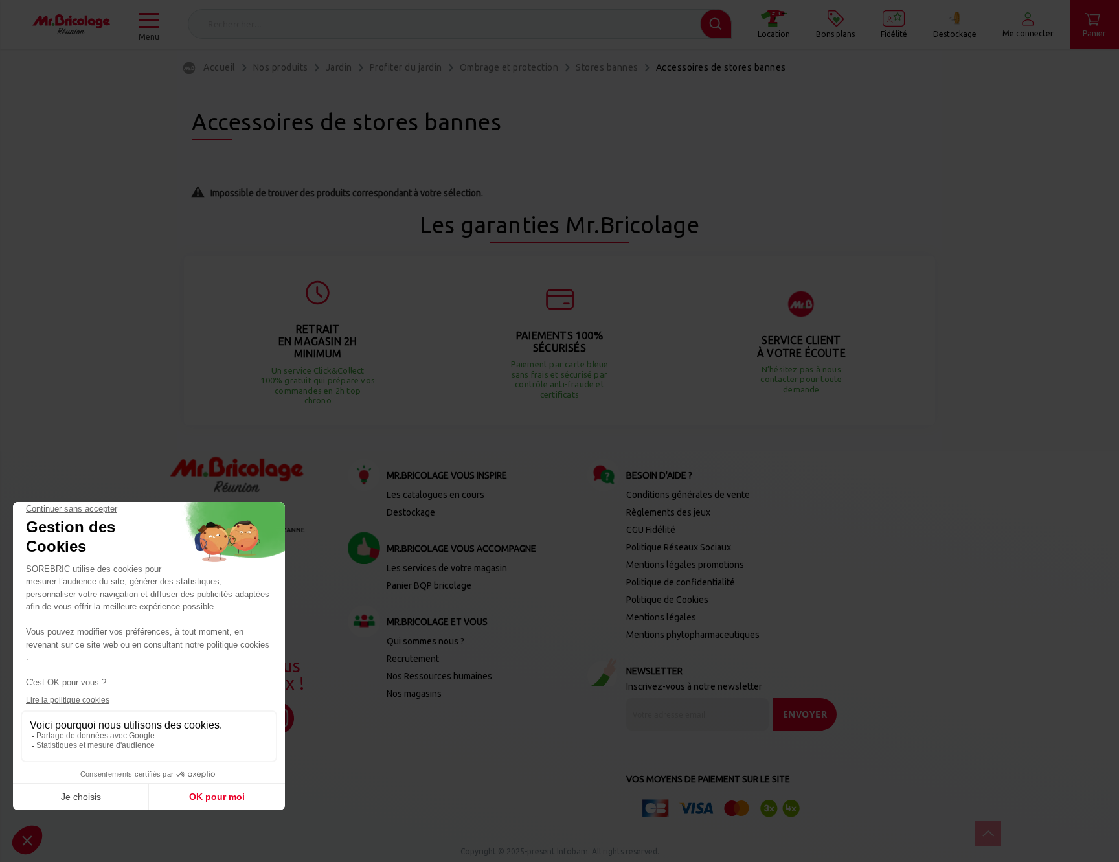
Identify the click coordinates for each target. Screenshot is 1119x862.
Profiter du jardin (406, 67)
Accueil (219, 67)
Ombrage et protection (509, 67)
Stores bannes (607, 67)
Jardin (339, 67)
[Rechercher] (716, 24)
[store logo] (71, 24)
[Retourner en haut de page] (988, 833)
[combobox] (460, 24)
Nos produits (280, 67)
